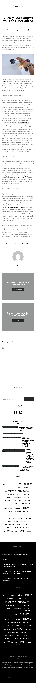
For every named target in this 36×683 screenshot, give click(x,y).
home (27, 507)
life (24, 515)
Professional (13, 521)
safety (19, 524)
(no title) (4, 559)
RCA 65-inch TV (21, 177)
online (28, 518)
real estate (10, 524)
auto (6, 485)
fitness (14, 500)
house (27, 512)
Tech (28, 243)
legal (18, 515)
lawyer (11, 515)
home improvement (13, 512)
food (20, 500)
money (18, 518)
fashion (9, 497)
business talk (11, 488)
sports (27, 524)
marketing (8, 518)
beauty (14, 485)
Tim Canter (18, 266)
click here (17, 667)
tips (28, 527)
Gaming (15, 504)
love (30, 515)
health (25, 503)
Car (19, 488)
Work (18, 534)
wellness (26, 531)
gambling (28, 500)
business (26, 484)
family (27, 494)
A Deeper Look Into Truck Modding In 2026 (26, 428)
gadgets (4, 81)
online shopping (19, 243)
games (7, 504)
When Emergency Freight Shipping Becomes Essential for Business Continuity (28, 441)
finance (18, 497)
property (24, 521)
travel (9, 531)
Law (4, 515)
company (11, 491)
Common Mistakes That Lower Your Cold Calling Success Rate (26, 468)
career (26, 488)
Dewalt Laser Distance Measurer (15, 207)
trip (17, 531)
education (24, 491)
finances (26, 497)
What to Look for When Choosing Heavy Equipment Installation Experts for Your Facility (30, 456)
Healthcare (8, 508)
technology (19, 527)
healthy (18, 508)
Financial (7, 500)
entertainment (14, 494)
